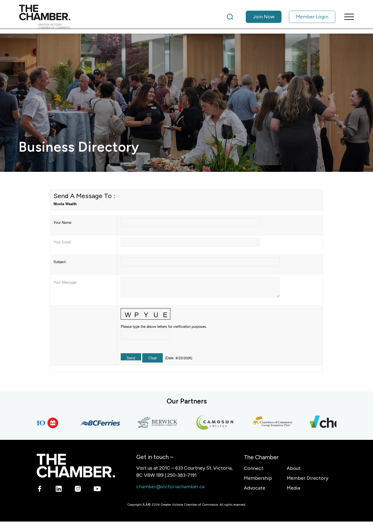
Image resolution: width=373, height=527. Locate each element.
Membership (258, 478)
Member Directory (307, 478)
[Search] (230, 17)
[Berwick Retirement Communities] (148, 423)
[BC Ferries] (91, 423)
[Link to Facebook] (40, 490)
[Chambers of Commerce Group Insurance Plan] (263, 423)
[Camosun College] (205, 423)
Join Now (263, 17)
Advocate (254, 488)
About (294, 468)
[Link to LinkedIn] (59, 490)
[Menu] (347, 17)
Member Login (312, 17)
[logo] (44, 17)
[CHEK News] (320, 423)
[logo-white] (76, 466)
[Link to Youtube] (97, 490)
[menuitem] (281, 17)
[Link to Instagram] (78, 490)
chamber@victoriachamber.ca (170, 487)
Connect (254, 468)
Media (293, 488)
